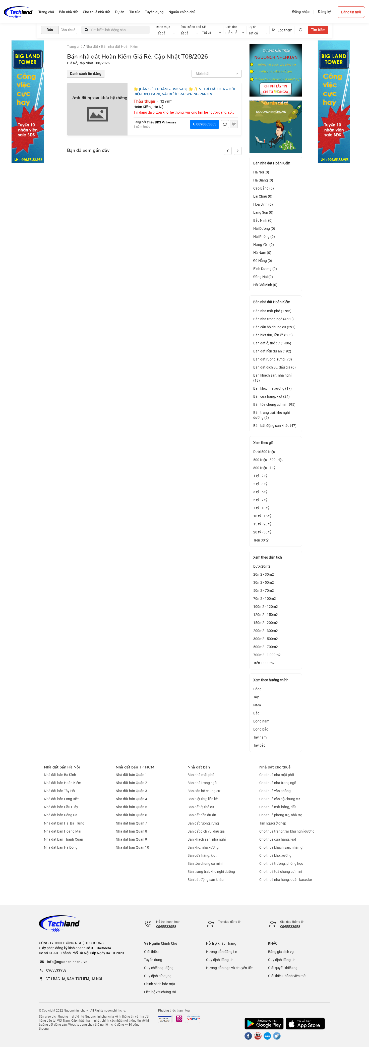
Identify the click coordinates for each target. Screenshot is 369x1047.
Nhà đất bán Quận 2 (131, 783)
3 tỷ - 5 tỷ (260, 492)
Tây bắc (259, 745)
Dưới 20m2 (261, 566)
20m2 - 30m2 (263, 574)
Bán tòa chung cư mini (205, 863)
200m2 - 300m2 (265, 631)
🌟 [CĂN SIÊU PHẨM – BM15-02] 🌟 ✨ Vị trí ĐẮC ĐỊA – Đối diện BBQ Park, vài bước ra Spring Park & (184, 92)
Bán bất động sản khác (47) (274, 426)
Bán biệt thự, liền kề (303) (273, 335)
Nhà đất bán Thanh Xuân (63, 839)
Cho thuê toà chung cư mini (280, 872)
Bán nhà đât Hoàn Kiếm (119, 46)
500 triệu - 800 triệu (268, 460)
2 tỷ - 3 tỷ (260, 484)
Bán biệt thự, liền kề (203, 799)
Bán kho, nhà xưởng (203, 847)
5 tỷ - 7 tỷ (260, 500)
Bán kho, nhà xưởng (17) (272, 388)
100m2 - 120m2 (265, 607)
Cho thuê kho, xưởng (275, 855)
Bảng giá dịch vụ (281, 952)
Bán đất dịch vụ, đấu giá (206, 831)
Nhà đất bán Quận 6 (131, 815)
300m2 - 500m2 (265, 639)
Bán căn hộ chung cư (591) (274, 327)
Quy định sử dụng (157, 976)
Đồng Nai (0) (263, 277)
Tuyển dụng (153, 960)
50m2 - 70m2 (263, 590)
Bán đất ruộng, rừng (203, 823)
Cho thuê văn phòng (275, 791)
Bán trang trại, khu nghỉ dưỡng (211, 872)
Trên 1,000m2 (264, 663)
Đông (257, 689)
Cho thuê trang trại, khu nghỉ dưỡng (287, 831)
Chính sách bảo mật (159, 984)
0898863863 (206, 124)
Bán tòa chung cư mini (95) (274, 404)
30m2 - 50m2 (263, 582)
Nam (257, 705)
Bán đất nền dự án (202, 815)
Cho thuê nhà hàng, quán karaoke (285, 880)
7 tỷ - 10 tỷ (261, 508)
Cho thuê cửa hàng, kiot (277, 839)
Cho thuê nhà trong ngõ (277, 783)
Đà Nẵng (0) (262, 261)
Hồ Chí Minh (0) (265, 285)
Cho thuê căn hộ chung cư (279, 799)
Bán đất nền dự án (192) (272, 351)
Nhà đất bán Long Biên (62, 799)
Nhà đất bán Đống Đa (60, 815)
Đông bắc (260, 729)
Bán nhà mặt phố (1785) (272, 311)
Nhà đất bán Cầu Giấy (61, 807)
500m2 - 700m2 (265, 647)
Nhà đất (92, 46)
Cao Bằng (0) (263, 188)
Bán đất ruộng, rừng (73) (272, 359)
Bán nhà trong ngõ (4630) (273, 319)
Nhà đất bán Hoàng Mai (62, 831)
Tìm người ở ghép (272, 823)
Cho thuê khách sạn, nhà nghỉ (282, 847)
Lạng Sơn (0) (263, 212)
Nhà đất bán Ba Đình (60, 775)
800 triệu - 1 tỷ (264, 468)
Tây (256, 697)
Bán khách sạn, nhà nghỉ (207, 839)
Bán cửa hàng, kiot (202, 855)
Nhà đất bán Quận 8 (131, 831)
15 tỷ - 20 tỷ (262, 524)
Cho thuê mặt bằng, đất (277, 807)
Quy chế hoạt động (158, 968)
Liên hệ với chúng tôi (160, 992)
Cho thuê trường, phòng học (281, 863)
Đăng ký (324, 11)
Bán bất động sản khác (205, 880)
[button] (238, 151)
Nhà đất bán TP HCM (135, 767)
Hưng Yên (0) (263, 245)
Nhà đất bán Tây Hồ (59, 791)
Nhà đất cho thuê (274, 767)
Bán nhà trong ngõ (202, 783)
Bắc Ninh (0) (263, 220)
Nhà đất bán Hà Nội (62, 767)
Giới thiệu (151, 952)
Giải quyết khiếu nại (283, 968)
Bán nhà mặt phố (201, 775)
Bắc (256, 713)
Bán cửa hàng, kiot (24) (271, 396)
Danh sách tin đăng (85, 73)
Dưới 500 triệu (264, 452)
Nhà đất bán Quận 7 (131, 823)
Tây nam (260, 737)
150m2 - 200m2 (265, 623)
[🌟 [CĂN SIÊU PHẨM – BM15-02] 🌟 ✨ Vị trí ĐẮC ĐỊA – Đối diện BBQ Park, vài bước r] (97, 109)
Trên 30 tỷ (261, 540)
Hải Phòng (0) (264, 237)
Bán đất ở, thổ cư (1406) (272, 343)
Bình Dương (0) (265, 269)
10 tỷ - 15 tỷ (262, 516)
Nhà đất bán (199, 767)
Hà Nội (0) (261, 172)
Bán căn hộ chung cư (204, 791)
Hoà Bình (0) (263, 204)
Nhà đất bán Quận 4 (131, 799)
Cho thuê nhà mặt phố (276, 775)
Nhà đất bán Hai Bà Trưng (64, 823)
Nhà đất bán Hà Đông (61, 847)
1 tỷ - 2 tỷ (260, 476)
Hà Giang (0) (263, 180)
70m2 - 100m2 (264, 599)
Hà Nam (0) (262, 253)
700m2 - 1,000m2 (267, 655)
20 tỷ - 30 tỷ (262, 532)
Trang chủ (75, 46)
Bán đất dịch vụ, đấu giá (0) (274, 367)
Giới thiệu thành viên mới (287, 976)
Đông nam (261, 721)
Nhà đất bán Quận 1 (131, 775)
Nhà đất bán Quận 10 (132, 847)
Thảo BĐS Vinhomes (161, 122)
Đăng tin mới (351, 12)
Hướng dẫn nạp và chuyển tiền (230, 968)
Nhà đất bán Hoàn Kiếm (62, 783)
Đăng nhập (301, 11)
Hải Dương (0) (264, 228)
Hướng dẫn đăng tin (221, 952)
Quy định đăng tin (219, 960)
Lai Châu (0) (262, 196)
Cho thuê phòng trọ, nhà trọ (280, 815)
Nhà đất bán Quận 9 (131, 839)
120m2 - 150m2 (265, 615)
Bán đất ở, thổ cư (201, 807)
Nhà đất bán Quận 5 (131, 807)
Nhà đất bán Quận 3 (131, 791)
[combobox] (165, 32)
